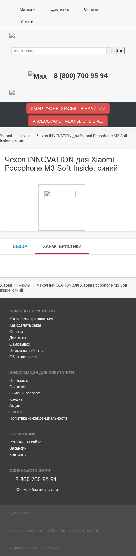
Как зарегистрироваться (31, 318)
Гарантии (18, 386)
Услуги (26, 21)
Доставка (59, 9)
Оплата (90, 9)
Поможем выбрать (26, 350)
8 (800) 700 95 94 (81, 76)
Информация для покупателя (41, 372)
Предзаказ (19, 380)
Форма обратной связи (36, 489)
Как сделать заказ (25, 325)
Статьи (15, 411)
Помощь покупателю (32, 311)
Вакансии (18, 448)
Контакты (18, 454)
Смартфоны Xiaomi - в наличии (68, 108)
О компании (22, 434)
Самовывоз (19, 343)
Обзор (20, 246)
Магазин (26, 9)
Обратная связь (23, 356)
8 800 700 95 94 (35, 479)
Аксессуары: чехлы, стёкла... (68, 121)
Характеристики (62, 246)
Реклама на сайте (25, 441)
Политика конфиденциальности (38, 418)
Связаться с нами (29, 470)
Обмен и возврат (24, 392)
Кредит (15, 399)
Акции (14, 405)
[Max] (38, 76)
